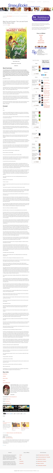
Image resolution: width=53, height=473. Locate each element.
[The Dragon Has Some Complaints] (39, 113)
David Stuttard (34, 159)
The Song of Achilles (34, 69)
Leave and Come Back (35, 84)
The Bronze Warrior (34, 150)
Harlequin (4, 376)
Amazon (4, 380)
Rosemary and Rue (34, 133)
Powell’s (9, 382)
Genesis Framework (30, 470)
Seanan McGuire (34, 134)
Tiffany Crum (34, 96)
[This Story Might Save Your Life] (39, 96)
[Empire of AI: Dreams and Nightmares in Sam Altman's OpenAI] (39, 155)
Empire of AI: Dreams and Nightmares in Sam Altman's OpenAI (35, 154)
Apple (41, 39)
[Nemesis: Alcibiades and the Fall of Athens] (39, 159)
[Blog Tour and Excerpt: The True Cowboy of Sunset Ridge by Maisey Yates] (25, 424)
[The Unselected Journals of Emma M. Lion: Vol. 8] (39, 116)
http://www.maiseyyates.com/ (12, 396)
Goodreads (48, 457)
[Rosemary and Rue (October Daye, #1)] (39, 135)
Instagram (38, 463)
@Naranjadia (40, 465)
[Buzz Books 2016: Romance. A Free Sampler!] (7, 426)
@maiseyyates (7, 401)
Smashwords (41, 40)
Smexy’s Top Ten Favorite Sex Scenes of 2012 (47, 83)
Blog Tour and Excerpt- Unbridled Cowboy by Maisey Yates (16, 428)
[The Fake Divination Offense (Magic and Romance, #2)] (39, 68)
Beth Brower (34, 117)
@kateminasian (40, 461)
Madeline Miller (34, 70)
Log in (38, 470)
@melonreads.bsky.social (42, 457)
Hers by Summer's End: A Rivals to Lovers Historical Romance (35, 81)
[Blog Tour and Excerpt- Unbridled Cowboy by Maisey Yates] (16, 424)
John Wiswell (34, 113)
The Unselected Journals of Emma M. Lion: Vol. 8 (35, 116)
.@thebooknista (39, 459)
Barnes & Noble (5, 378)
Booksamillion (41, 42)
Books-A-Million (5, 382)
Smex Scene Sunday (46, 97)
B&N (41, 37)
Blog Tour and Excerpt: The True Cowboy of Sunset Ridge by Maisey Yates (25, 428)
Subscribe (45, 68)
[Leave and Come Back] (39, 85)
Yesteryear (33, 147)
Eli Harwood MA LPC (35, 124)
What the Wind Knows (35, 101)
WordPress (35, 470)
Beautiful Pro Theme (23, 470)
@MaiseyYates (8, 403)
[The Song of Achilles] (39, 71)
